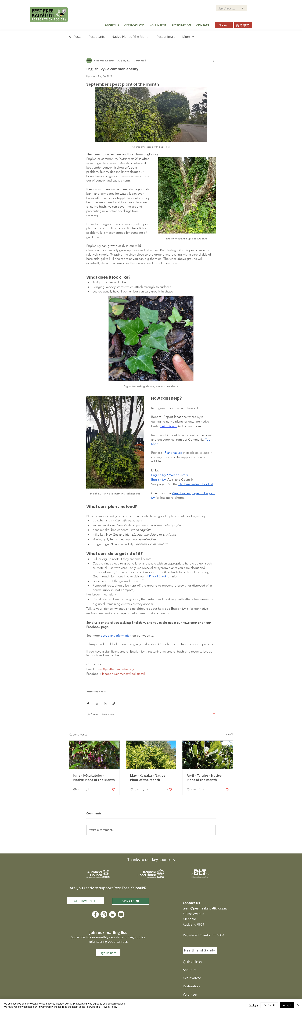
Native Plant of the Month (130, 36)
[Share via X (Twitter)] (96, 703)
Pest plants (96, 36)
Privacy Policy (109, 1006)
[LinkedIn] (112, 914)
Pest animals (165, 36)
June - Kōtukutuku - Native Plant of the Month (94, 777)
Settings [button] (253, 1005)
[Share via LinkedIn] (105, 703)
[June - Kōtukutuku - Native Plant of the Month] (94, 755)
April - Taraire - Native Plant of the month (204, 777)
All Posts (75, 36)
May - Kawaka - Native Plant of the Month (147, 777)
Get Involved (192, 978)
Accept (287, 1005)
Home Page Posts (96, 691)
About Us (189, 970)
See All (229, 733)
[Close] (298, 1005)
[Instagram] (103, 914)
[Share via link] (113, 703)
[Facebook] (95, 914)
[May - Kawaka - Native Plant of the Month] (151, 755)
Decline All (269, 1005)
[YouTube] (121, 914)
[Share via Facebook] (88, 703)
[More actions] (213, 60)
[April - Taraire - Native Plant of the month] (207, 755)
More (186, 36)
